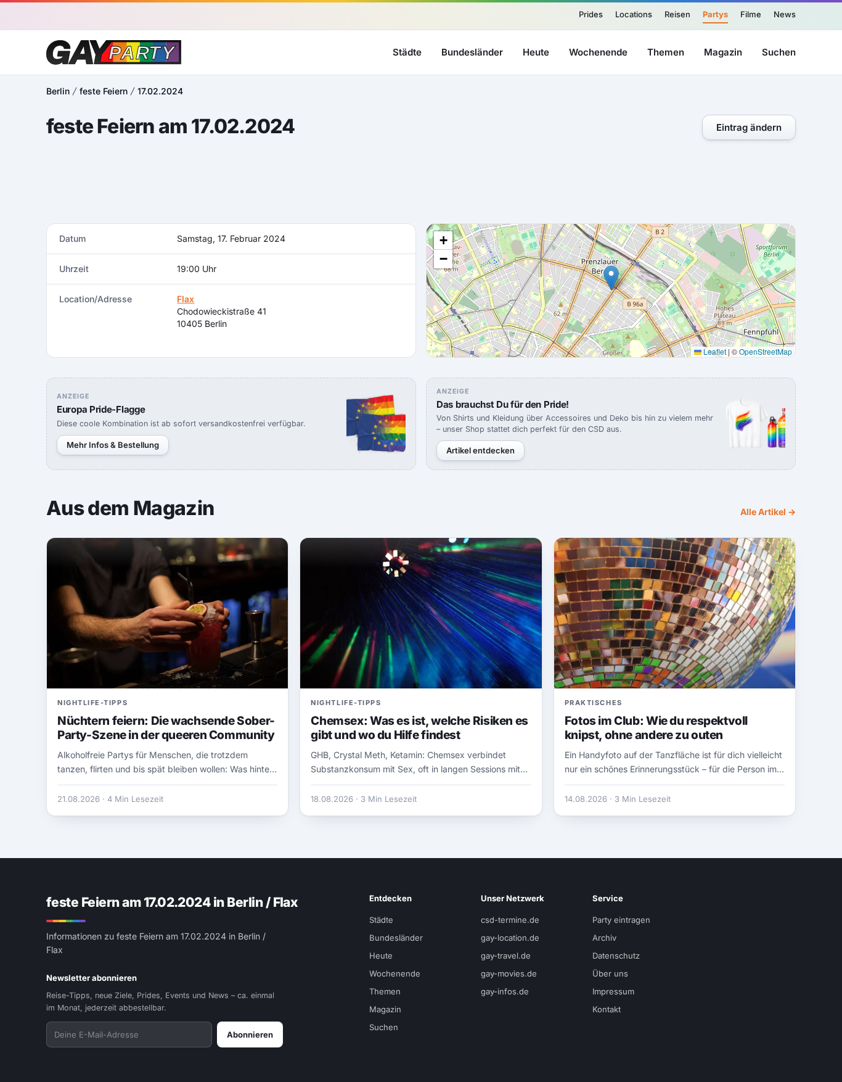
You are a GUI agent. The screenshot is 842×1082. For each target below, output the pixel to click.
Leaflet (713, 351)
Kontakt (606, 1009)
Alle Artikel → (768, 511)
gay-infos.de (505, 991)
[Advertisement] (421, 183)
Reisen (677, 14)
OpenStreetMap (765, 351)
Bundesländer (472, 51)
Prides (591, 14)
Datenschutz (616, 955)
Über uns (610, 973)
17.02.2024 (160, 91)
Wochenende (598, 51)
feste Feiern (104, 91)
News (785, 14)
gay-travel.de (506, 955)
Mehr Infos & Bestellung (113, 445)
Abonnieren (250, 1034)
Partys (715, 14)
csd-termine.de (510, 920)
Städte (407, 51)
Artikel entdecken (480, 450)
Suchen (779, 51)
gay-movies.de (509, 973)
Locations (633, 14)
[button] (611, 278)
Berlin (58, 91)
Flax (185, 299)
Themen (665, 51)
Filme (750, 14)
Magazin (723, 51)
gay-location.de (510, 938)
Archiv (604, 938)
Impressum (613, 991)
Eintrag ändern (749, 127)
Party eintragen (621, 920)
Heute (536, 51)
